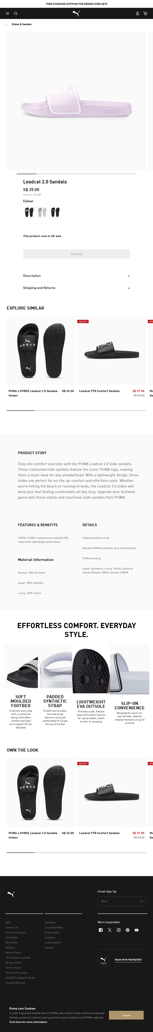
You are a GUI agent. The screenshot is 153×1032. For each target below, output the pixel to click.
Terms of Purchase (16, 972)
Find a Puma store (16, 932)
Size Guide (12, 937)
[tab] (27, 174)
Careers (49, 947)
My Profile (11, 942)
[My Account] (137, 13)
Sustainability (52, 942)
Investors (50, 937)
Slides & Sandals (22, 24)
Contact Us (12, 927)
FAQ (8, 922)
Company (50, 922)
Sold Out (76, 254)
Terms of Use (13, 967)
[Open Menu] (8, 13)
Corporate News (54, 927)
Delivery (10, 947)
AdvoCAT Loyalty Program (20, 977)
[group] (41, 357)
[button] (8, 13)
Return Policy (13, 952)
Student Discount (16, 982)
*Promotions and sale (18, 957)
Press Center (52, 932)
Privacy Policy (13, 962)
